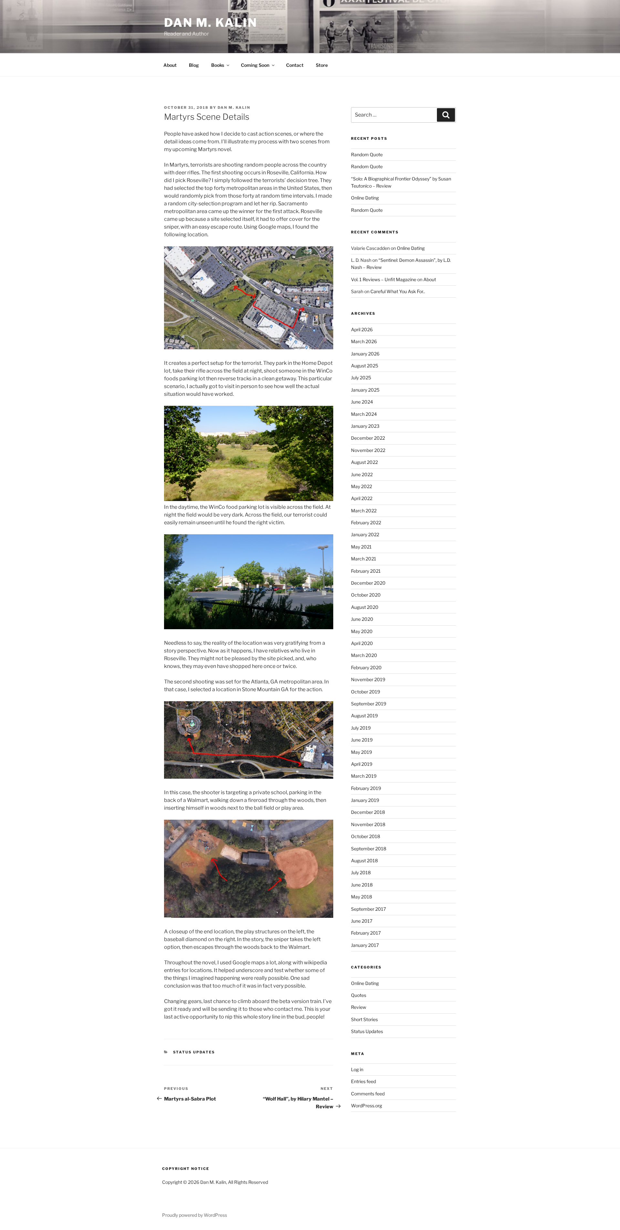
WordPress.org (366, 1105)
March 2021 (363, 558)
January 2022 (365, 534)
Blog (194, 65)
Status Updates (194, 1052)
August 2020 (364, 607)
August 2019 (364, 715)
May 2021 (361, 546)
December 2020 (368, 583)
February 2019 (366, 788)
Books (217, 65)
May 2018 (361, 896)
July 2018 (361, 872)
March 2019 (364, 776)
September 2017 (368, 909)
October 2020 (366, 595)
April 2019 (361, 764)
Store (322, 65)
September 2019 (368, 703)
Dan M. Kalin (210, 22)
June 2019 (362, 740)
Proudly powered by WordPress (194, 1215)
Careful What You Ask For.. (397, 291)
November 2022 (368, 450)
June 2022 (362, 474)
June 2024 (362, 402)
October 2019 (365, 691)
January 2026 (365, 353)
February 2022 (366, 522)
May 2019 (361, 752)
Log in (357, 1069)
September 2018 (368, 848)
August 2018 (364, 860)
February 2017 (366, 933)
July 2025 (361, 377)
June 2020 (362, 619)
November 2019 (368, 679)
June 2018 (362, 884)
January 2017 (365, 945)
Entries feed (363, 1081)
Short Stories (364, 1019)
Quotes (358, 995)
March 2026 (364, 341)
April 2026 (362, 329)
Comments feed (368, 1093)
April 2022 (361, 498)
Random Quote (367, 154)
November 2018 (368, 824)
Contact (295, 65)
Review (358, 1007)
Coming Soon (255, 65)
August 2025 (364, 365)
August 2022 (364, 462)
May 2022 (361, 486)
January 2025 (365, 390)
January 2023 (365, 426)
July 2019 (361, 728)
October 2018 (365, 836)
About (170, 65)
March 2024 (364, 414)
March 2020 (364, 655)
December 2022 (368, 438)
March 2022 (364, 510)
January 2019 (365, 800)
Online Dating (365, 197)
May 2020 (362, 631)
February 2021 (366, 571)
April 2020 (362, 643)
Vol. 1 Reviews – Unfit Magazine (383, 279)
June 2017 (361, 921)
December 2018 (368, 812)
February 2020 (366, 667)
